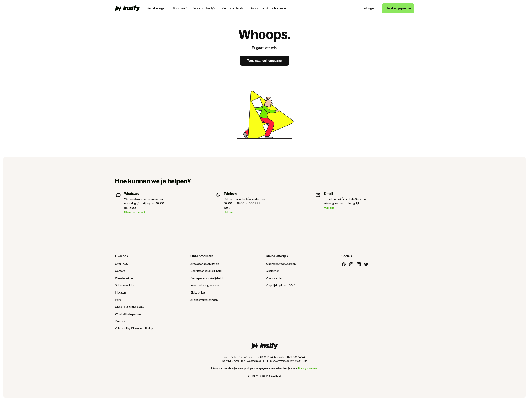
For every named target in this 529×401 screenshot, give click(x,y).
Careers (120, 270)
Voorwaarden (274, 278)
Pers (118, 299)
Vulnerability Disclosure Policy (134, 328)
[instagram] (351, 264)
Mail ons (329, 207)
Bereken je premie (398, 8)
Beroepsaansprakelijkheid (206, 278)
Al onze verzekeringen (204, 299)
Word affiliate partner (128, 314)
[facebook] (343, 264)
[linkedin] (358, 264)
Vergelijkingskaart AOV (280, 285)
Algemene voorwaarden (281, 263)
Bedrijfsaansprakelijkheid (206, 270)
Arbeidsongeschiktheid (204, 263)
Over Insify (121, 263)
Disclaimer (272, 270)
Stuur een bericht (134, 212)
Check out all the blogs (129, 306)
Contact (120, 321)
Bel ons (228, 212)
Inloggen (369, 8)
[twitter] (366, 264)
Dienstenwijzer (124, 278)
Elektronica (197, 292)
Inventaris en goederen (204, 285)
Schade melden (125, 285)
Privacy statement (307, 368)
